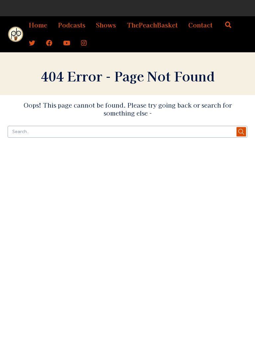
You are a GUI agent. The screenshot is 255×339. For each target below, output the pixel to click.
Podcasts (71, 24)
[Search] (228, 25)
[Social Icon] (32, 43)
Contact (200, 24)
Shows (106, 24)
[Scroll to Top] (242, 304)
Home (38, 24)
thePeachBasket (152, 24)
